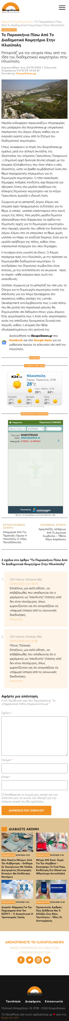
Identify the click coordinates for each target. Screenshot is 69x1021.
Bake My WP (9, 1018)
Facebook (16, 340)
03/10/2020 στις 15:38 (24, 641)
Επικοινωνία (54, 1001)
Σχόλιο (6, 712)
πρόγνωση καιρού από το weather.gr (29, 406)
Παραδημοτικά (22, 21)
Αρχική (5, 21)
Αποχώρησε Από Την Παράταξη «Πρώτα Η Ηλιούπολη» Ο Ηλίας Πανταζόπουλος (15, 533)
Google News (43, 340)
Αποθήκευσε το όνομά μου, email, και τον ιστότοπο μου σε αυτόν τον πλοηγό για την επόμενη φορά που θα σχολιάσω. (29, 798)
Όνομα (6, 760)
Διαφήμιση (33, 1001)
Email (5, 776)
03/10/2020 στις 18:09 (24, 584)
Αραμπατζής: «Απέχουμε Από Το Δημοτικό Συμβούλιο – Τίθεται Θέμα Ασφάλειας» (52, 532)
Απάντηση (16, 619)
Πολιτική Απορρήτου (14, 1008)
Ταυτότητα (13, 1001)
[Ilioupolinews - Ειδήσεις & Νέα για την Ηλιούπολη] (10, 7)
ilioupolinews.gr (26, 73)
